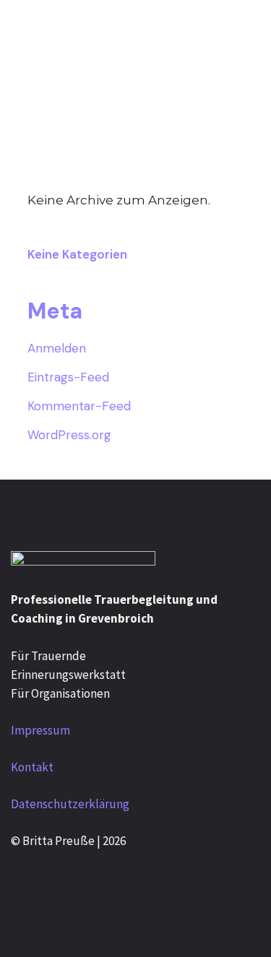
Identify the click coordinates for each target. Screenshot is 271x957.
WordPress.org (69, 435)
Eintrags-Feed (68, 377)
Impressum (40, 730)
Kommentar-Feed (79, 406)
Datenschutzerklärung (70, 804)
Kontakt (32, 767)
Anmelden (56, 348)
